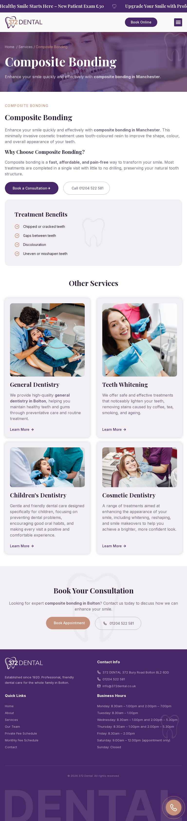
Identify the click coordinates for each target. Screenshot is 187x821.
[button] (178, 22)
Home (9, 47)
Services (26, 47)
